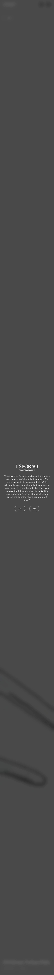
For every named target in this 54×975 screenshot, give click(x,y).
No (34, 508)
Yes (20, 508)
